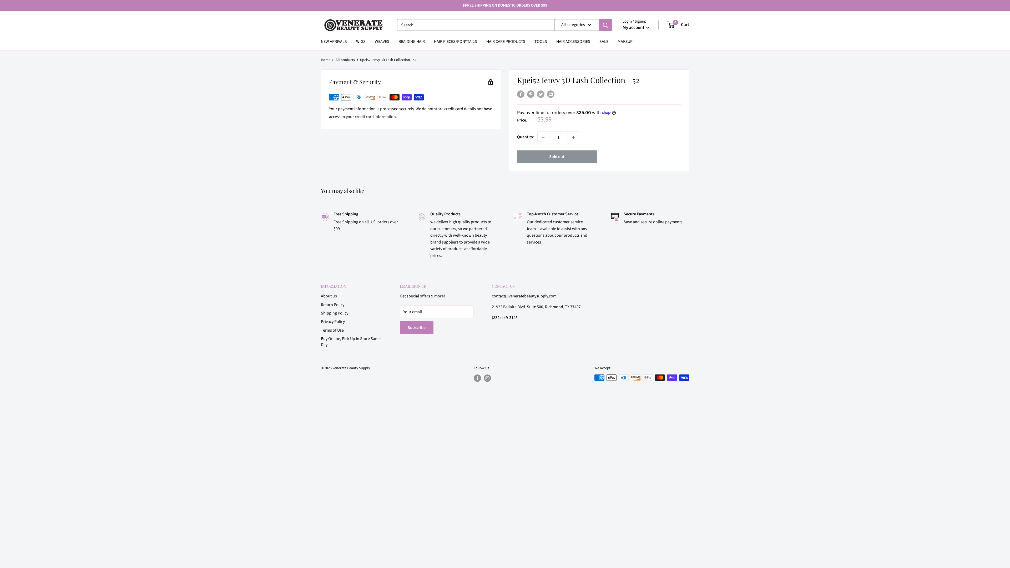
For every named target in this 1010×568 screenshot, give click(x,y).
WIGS (361, 41)
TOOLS (540, 41)
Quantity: (525, 137)
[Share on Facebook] (520, 94)
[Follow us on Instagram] (487, 378)
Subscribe (417, 328)
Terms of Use (332, 330)
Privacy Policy (333, 321)
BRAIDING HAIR (411, 41)
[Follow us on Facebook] (477, 378)
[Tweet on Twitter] (540, 94)
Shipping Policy (334, 313)
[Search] (605, 25)
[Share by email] (550, 94)
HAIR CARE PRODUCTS (505, 41)
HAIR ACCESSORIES (573, 41)
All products (345, 60)
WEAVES (382, 41)
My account (634, 27)
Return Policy (332, 305)
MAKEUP (625, 41)
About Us (329, 296)
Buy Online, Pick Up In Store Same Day (351, 341)
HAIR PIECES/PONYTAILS (455, 41)
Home (325, 60)
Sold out (556, 157)
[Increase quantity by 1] (573, 137)
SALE (603, 41)
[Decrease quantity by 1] (543, 137)
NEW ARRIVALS (334, 41)
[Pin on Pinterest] (530, 94)
